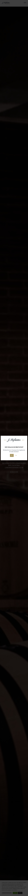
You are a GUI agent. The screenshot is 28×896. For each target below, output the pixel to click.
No (16, 455)
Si (11, 455)
